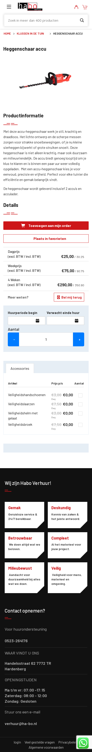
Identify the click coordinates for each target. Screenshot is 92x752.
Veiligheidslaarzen (21, 404)
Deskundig (61, 507)
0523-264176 (16, 640)
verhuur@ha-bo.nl (21, 723)
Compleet (60, 538)
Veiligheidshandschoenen (27, 395)
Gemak (14, 507)
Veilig (56, 568)
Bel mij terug (71, 297)
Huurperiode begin (22, 313)
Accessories (19, 368)
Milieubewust (20, 568)
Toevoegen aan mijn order (49, 225)
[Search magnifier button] (82, 20)
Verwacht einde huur (63, 313)
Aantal (13, 329)
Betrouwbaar (20, 538)
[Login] (76, 7)
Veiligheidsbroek (20, 424)
